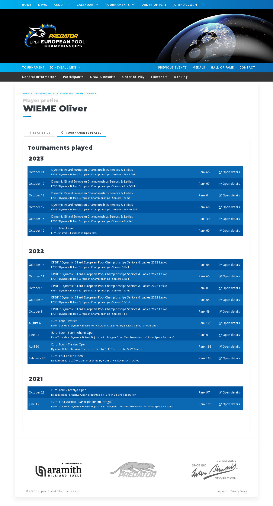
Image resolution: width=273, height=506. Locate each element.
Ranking (181, 77)
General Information (39, 77)
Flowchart (159, 77)
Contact (247, 67)
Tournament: (34, 67)
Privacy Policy (239, 491)
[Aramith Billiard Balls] (58, 469)
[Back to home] (52, 36)
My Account (188, 5)
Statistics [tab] (40, 133)
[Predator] (136, 469)
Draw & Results (103, 77)
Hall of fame (222, 67)
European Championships (78, 93)
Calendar (86, 5)
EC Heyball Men (63, 67)
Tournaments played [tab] (83, 133)
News (42, 5)
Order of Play (154, 5)
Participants (73, 77)
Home (26, 5)
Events (172, 67)
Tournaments (118, 5)
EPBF (26, 93)
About (60, 5)
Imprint (222, 491)
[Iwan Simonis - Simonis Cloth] (214, 469)
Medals (199, 67)
